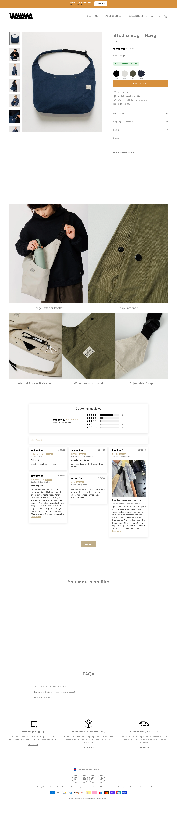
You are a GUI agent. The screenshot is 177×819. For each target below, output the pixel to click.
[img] (37, 450)
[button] (119, 48)
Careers (28, 787)
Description (118, 113)
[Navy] (141, 73)
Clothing (93, 16)
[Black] (116, 73)
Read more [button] (116, 531)
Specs (116, 138)
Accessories (113, 16)
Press (95, 787)
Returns (117, 129)
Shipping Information (123, 121)
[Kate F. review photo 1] (129, 478)
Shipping (77, 787)
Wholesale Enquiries (108, 787)
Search (149, 787)
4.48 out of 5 (72, 419)
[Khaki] (133, 73)
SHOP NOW (108, 4)
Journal (60, 787)
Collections (136, 16)
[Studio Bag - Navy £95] (120, 165)
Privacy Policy (138, 787)
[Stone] (125, 73)
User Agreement (124, 787)
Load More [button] (88, 543)
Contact (68, 787)
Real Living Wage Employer (43, 787)
